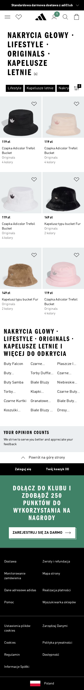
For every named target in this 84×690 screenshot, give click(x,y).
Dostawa (10, 561)
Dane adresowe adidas (20, 590)
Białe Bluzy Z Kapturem (41, 411)
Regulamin (12, 654)
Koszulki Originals (11, 411)
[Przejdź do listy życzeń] (18, 16)
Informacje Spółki (16, 666)
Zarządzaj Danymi (55, 626)
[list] (34, 88)
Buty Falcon (13, 364)
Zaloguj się (23, 469)
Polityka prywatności (57, 642)
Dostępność (50, 654)
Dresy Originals (64, 411)
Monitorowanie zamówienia (14, 576)
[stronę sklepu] (40, 18)
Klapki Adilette (37, 392)
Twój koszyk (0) (57, 469)
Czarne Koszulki (64, 373)
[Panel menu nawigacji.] (7, 16)
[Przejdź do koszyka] (76, 16)
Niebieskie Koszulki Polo (68, 383)
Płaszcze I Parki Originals (65, 364)
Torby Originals (11, 392)
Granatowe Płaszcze (39, 401)
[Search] (65, 16)
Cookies (10, 642)
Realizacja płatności (56, 590)
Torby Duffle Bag (41, 373)
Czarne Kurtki (15, 401)
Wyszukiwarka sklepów (59, 602)
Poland (49, 683)
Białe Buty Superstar (65, 401)
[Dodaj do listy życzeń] (34, 104)
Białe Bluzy (40, 382)
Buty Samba (13, 382)
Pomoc (9, 602)
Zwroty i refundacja (56, 561)
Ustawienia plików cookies (17, 628)
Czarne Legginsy (38, 364)
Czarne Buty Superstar (67, 392)
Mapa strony (51, 573)
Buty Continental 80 (13, 373)
